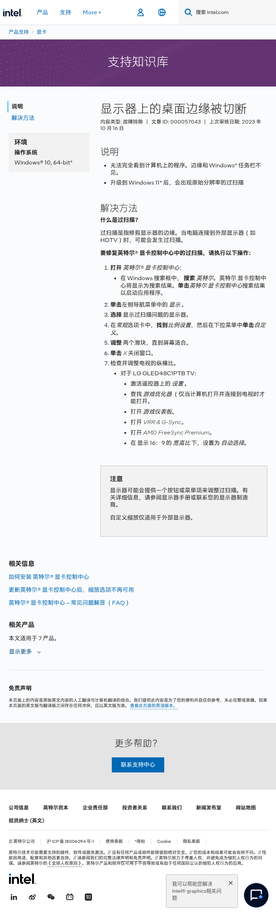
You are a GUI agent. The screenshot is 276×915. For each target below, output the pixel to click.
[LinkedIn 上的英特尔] (14, 896)
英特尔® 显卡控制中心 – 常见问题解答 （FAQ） (69, 603)
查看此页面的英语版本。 (154, 706)
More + (92, 12)
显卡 (42, 32)
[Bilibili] (70, 896)
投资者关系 (134, 807)
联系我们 (172, 807)
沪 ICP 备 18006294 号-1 (70, 841)
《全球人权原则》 (64, 863)
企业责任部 (95, 807)
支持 (65, 12)
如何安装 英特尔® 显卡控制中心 (49, 577)
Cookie (164, 841)
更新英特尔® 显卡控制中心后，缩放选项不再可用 (71, 590)
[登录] (140, 12)
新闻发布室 (208, 807)
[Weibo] (32, 896)
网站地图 (246, 807)
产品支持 (19, 32)
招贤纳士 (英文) (26, 820)
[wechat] (51, 896)
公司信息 (19, 807)
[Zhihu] (88, 896)
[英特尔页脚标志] (22, 878)
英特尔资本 (55, 807)
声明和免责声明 (135, 858)
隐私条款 (191, 841)
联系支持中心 (138, 764)
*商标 (140, 841)
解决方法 (23, 118)
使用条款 (114, 841)
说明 (17, 106)
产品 (42, 12)
